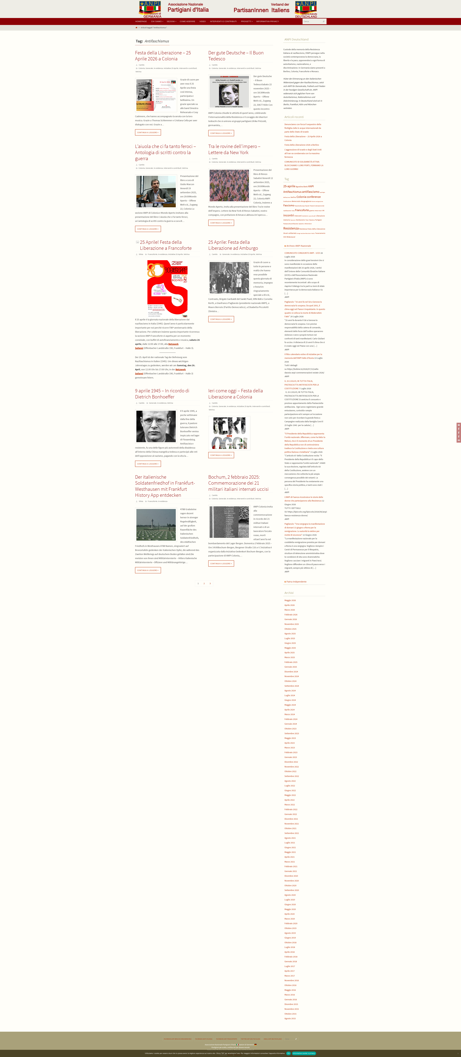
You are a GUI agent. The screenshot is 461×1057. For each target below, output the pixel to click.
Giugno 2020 (290, 904)
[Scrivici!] (458, 440)
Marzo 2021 (290, 861)
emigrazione (319, 201)
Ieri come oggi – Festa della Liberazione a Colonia (235, 393)
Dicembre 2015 (291, 1004)
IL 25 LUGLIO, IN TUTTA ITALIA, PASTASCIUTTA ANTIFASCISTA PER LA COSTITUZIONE (302, 385)
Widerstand (291, 237)
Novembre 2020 (292, 880)
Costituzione (287, 201)
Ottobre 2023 (290, 728)
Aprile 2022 (290, 799)
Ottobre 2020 (290, 885)
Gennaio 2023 (291, 757)
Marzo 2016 (290, 994)
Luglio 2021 (290, 842)
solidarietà (292, 233)
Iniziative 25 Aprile (171, 68)
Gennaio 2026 (291, 619)
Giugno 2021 (290, 847)
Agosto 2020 (290, 895)
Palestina (312, 220)
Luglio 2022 (290, 785)
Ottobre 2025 (290, 628)
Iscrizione (305, 216)
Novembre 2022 (292, 766)
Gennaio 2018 (291, 961)
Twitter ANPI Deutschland (250, 1039)
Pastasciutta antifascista (290, 224)
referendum (308, 224)
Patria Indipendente (296, 581)
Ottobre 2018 (290, 942)
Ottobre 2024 (290, 681)
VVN (284, 237)
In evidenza (158, 68)
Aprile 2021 (290, 856)
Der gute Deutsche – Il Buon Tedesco (236, 55)
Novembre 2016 (292, 980)
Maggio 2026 (290, 600)
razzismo (301, 224)
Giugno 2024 (290, 700)
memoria (286, 220)
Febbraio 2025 (291, 662)
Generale (149, 68)
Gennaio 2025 (291, 666)
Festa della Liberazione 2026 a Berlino (302, 144)
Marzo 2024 (290, 714)
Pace (307, 220)
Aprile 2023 (290, 742)
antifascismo (310, 192)
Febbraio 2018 (291, 956)
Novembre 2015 (292, 1009)
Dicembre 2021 (291, 818)
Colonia (142, 68)
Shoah (285, 233)
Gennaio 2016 (291, 999)
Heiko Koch (318, 210)
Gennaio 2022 (291, 814)
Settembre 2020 (292, 890)
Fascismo (288, 205)
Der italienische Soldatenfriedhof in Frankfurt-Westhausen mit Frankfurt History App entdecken (165, 486)
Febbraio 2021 (291, 866)
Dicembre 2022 (291, 761)
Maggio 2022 (290, 795)
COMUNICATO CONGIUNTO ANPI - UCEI (302, 253)
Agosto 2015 (290, 1018)
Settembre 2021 (292, 833)
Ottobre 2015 (290, 1013)
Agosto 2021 (290, 838)
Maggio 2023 (290, 738)
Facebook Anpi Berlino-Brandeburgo (177, 1039)
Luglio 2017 (290, 966)
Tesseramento (320, 233)
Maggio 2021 (290, 852)
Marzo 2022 (290, 804)
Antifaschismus (292, 192)
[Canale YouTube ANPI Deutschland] (458, 425)
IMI (323, 211)
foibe (293, 210)
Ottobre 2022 (290, 771)
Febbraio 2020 (291, 923)
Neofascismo (300, 220)
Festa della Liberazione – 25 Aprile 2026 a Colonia (163, 55)
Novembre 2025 (292, 624)
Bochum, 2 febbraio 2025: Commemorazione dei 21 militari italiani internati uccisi (238, 483)
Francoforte (152, 254)
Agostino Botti (302, 186)
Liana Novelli (312, 216)
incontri (288, 215)
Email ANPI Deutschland (273, 1039)
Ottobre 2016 (290, 985)
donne (313, 201)
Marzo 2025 (290, 657)
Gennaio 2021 (291, 871)
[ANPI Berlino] (458, 429)
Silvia (141, 254)
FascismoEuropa (300, 206)
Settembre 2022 (292, 776)
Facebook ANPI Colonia (203, 1039)
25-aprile (289, 186)
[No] (458, 1053)
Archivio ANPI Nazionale (299, 245)
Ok (288, 1053)
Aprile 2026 (290, 605)
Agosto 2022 (290, 781)
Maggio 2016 (290, 990)
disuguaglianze (306, 201)
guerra (311, 210)
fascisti (307, 206)
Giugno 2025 (290, 643)
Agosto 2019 (290, 933)
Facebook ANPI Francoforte (226, 1039)
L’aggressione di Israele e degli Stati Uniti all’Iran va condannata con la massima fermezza (303, 153)
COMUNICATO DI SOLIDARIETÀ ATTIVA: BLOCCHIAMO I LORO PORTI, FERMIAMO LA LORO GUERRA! (304, 165)
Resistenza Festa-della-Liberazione (312, 229)
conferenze (314, 197)
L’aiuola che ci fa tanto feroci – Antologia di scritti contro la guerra (165, 152)
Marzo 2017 (290, 975)
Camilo (141, 65)
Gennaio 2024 (291, 723)
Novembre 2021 (292, 823)
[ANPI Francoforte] (458, 436)
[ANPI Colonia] (458, 432)
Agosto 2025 (290, 633)
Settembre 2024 (292, 685)
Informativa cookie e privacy (304, 1053)
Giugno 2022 (290, 790)
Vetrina (138, 71)
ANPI (311, 186)
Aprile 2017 (290, 971)
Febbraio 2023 (291, 752)
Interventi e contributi (188, 68)
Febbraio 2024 (291, 719)
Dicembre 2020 (291, 875)
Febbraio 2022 (291, 809)
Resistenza (291, 228)
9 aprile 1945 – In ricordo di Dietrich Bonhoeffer (162, 393)
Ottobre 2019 (290, 928)
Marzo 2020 (290, 918)
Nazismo (293, 220)
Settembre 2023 (292, 733)
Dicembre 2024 (291, 671)
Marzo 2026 (290, 609)
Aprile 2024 (290, 709)
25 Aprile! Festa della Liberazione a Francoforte (166, 245)
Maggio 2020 (290, 909)
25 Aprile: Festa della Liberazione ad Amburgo (233, 245)
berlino (293, 197)
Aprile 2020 (290, 913)
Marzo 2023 (290, 747)
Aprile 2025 (290, 652)
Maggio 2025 (290, 647)
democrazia (296, 201)
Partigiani (318, 220)
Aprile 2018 (290, 952)
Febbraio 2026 (291, 614)
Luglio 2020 (290, 899)
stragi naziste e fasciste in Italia (306, 233)
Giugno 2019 (290, 937)
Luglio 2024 (290, 695)
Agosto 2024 (290, 690)
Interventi (298, 216)
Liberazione (320, 216)
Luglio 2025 (290, 638)
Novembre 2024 (292, 676)
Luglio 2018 (290, 947)
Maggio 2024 (290, 704)
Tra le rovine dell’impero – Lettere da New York (234, 149)
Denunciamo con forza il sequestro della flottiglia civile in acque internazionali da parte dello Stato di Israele (303, 128)
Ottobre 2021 (290, 828)
